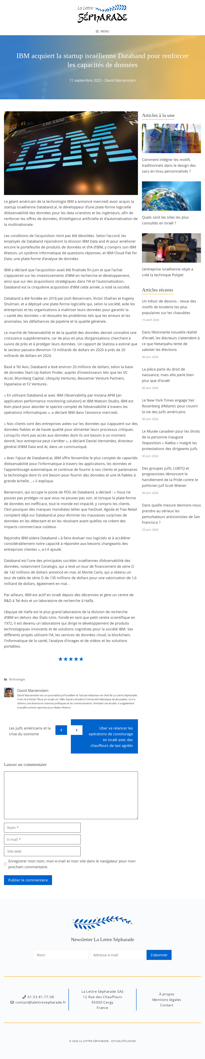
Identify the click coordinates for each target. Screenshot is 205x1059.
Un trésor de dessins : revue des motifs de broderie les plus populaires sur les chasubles (169, 307)
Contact (166, 1005)
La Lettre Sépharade (94, 1041)
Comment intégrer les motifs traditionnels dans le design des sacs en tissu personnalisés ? (169, 165)
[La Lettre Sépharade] (102, 13)
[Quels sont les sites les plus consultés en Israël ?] (171, 207)
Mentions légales (166, 999)
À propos (167, 994)
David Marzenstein (120, 80)
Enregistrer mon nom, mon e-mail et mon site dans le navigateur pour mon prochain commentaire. (72, 864)
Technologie (17, 679)
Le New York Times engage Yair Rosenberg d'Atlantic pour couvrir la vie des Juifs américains (170, 406)
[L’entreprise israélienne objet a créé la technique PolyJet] (171, 259)
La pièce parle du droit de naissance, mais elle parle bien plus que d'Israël (168, 375)
